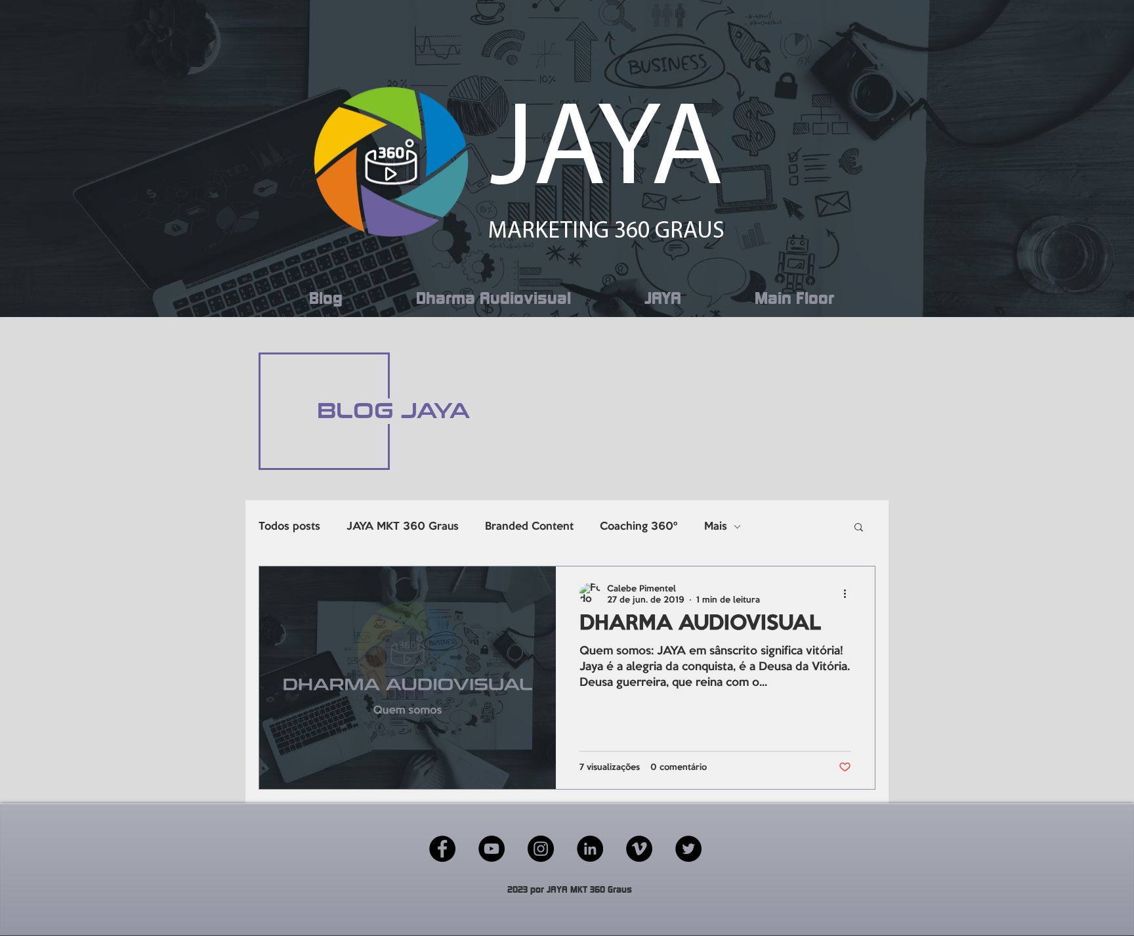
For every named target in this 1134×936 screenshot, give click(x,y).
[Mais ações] (849, 593)
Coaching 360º (639, 527)
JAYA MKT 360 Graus (402, 527)
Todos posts (289, 527)
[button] (858, 528)
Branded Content (529, 527)
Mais (715, 527)
